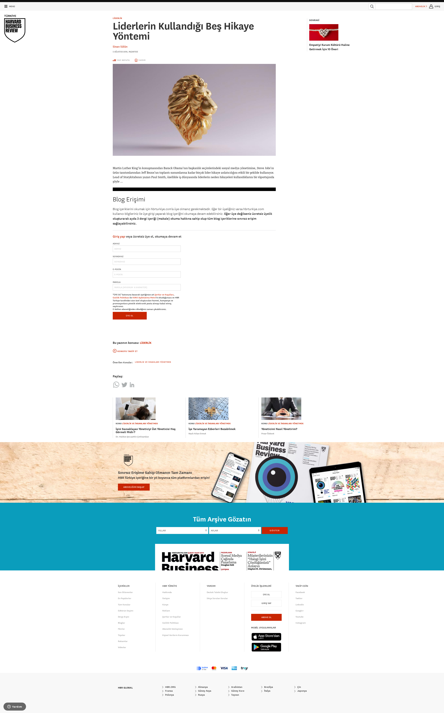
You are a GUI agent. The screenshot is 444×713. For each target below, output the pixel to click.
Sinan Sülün (120, 46)
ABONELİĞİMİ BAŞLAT (133, 487)
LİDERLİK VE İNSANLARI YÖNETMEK (140, 423)
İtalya (266, 690)
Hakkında (167, 592)
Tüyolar (121, 635)
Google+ (300, 610)
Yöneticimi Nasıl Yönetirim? (279, 429)
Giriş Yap (266, 603)
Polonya (169, 694)
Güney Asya (204, 690)
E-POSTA (117, 269)
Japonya (302, 690)
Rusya (201, 694)
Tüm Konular (124, 604)
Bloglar (121, 622)
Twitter (299, 598)
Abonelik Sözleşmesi (172, 629)
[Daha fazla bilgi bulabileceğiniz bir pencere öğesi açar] (14, 707)
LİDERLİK (117, 18)
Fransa (168, 690)
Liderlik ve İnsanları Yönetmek (153, 362)
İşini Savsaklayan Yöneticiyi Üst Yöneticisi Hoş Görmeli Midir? (146, 430)
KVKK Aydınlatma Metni (144, 297)
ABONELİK (420, 6)
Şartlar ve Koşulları (164, 294)
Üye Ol (266, 594)
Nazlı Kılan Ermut (197, 433)
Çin (299, 687)
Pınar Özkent (267, 433)
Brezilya (268, 687)
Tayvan (234, 694)
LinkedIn (300, 604)
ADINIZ (116, 243)
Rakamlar (123, 641)
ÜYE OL (129, 315)
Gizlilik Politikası (121, 297)
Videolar (122, 647)
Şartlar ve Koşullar (171, 616)
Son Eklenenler (125, 592)
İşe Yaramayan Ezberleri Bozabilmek (212, 429)
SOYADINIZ (118, 256)
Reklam (166, 610)
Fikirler (121, 629)
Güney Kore (237, 690)
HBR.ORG (170, 687)
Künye (165, 604)
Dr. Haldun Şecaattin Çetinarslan (132, 436)
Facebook (300, 592)
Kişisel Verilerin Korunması (175, 635)
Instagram (301, 622)
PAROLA (117, 282)
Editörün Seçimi (125, 610)
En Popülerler (124, 598)
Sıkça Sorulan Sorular (217, 598)
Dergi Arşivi (123, 616)
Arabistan (236, 687)
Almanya (202, 687)
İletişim (166, 598)
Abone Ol (266, 617)
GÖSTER (275, 530)
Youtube (300, 616)
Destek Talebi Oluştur (217, 592)
